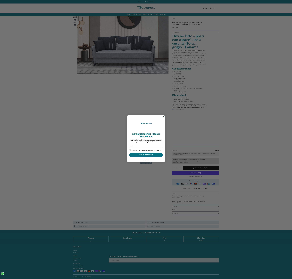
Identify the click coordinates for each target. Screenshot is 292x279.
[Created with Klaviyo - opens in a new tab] (146, 163)
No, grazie (146, 159)
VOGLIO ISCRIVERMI (146, 155)
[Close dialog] (163, 117)
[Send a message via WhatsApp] (2, 273)
